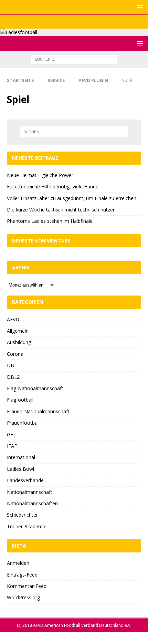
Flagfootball (20, 399)
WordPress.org (23, 597)
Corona (15, 354)
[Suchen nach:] (74, 59)
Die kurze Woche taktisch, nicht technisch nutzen (61, 209)
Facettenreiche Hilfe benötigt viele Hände (52, 186)
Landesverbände (25, 480)
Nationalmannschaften (32, 503)
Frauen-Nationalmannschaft (38, 411)
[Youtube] (88, 22)
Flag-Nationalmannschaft (35, 388)
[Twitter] (74, 22)
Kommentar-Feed (26, 586)
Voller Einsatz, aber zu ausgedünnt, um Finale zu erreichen (71, 198)
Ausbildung (19, 342)
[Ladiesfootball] (18, 32)
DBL (12, 365)
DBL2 (13, 377)
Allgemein (18, 331)
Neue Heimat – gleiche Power (40, 175)
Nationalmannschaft (29, 492)
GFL (11, 434)
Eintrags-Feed (22, 574)
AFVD (13, 319)
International (21, 457)
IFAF (12, 446)
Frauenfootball (23, 422)
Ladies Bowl (20, 469)
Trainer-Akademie (26, 526)
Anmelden (18, 563)
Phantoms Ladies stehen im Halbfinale (50, 221)
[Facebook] (61, 22)
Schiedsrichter (22, 514)
